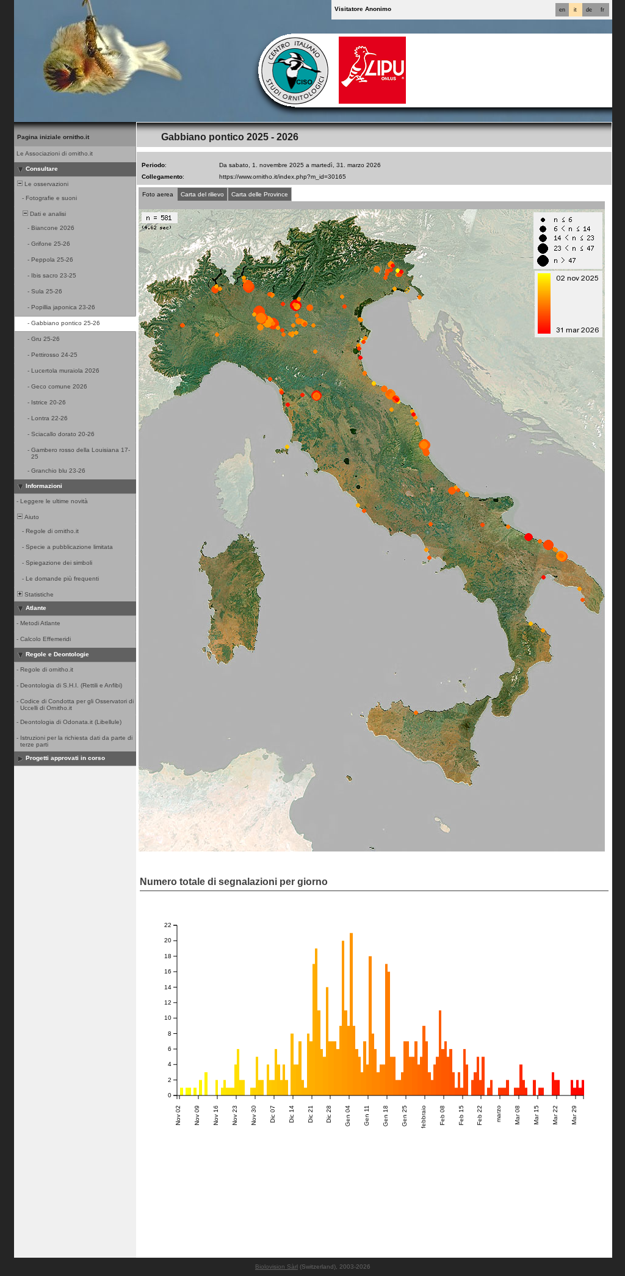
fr (602, 10)
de (589, 10)
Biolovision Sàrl (276, 1266)
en (562, 10)
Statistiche (38, 594)
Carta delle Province (259, 194)
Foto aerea (157, 194)
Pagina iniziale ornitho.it (53, 137)
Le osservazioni (45, 184)
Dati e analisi (47, 213)
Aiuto (31, 517)
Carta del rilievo (202, 194)
